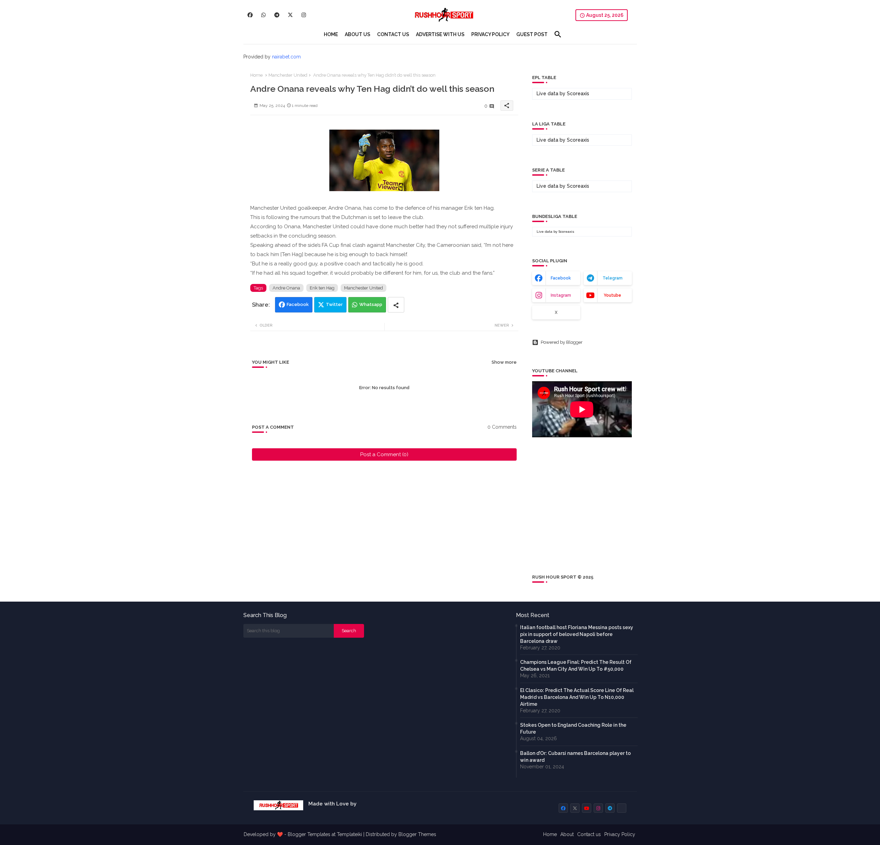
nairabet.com (286, 56)
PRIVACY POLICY (490, 34)
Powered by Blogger (562, 342)
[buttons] (250, 15)
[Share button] (396, 304)
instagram (561, 295)
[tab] (330, 34)
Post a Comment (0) (384, 454)
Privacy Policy (619, 834)
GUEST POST (532, 34)
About (567, 834)
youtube (612, 295)
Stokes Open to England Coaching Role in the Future (573, 728)
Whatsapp (370, 304)
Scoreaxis (578, 93)
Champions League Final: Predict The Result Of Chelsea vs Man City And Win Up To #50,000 (575, 665)
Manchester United (287, 75)
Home (256, 75)
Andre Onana (286, 287)
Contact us (589, 834)
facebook (561, 278)
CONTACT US (393, 34)
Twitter (334, 304)
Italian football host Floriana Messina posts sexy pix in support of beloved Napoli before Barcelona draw (576, 634)
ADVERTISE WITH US (440, 34)
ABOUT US (357, 34)
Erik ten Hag (322, 287)
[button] (558, 34)
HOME (331, 34)
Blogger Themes (417, 834)
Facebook (298, 304)
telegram (613, 278)
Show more (504, 362)
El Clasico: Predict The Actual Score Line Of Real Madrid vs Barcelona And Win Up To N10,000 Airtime (577, 697)
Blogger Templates (309, 834)
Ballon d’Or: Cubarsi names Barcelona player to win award (575, 756)
